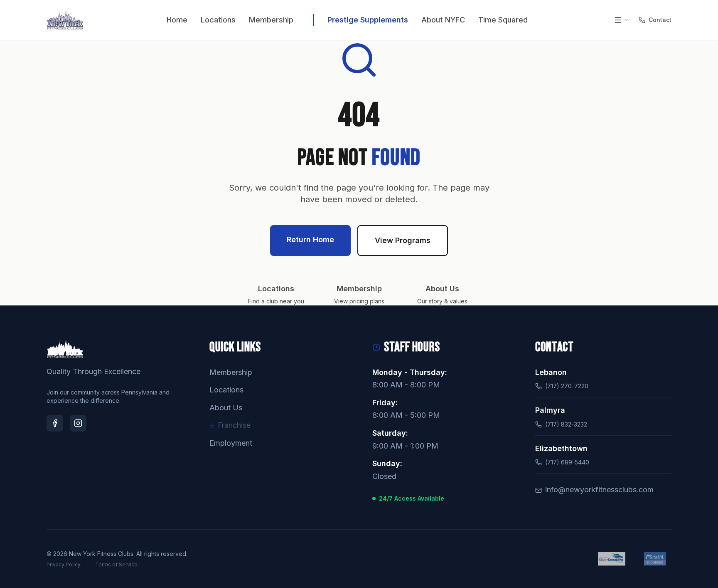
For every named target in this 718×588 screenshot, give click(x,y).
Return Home (310, 239)
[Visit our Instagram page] (78, 423)
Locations (218, 19)
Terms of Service (116, 564)
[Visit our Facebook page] (55, 423)
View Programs (402, 240)
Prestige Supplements (367, 19)
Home (177, 19)
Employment (230, 443)
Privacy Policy (64, 564)
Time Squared (503, 19)
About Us (225, 407)
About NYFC (443, 19)
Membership (271, 19)
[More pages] (621, 20)
